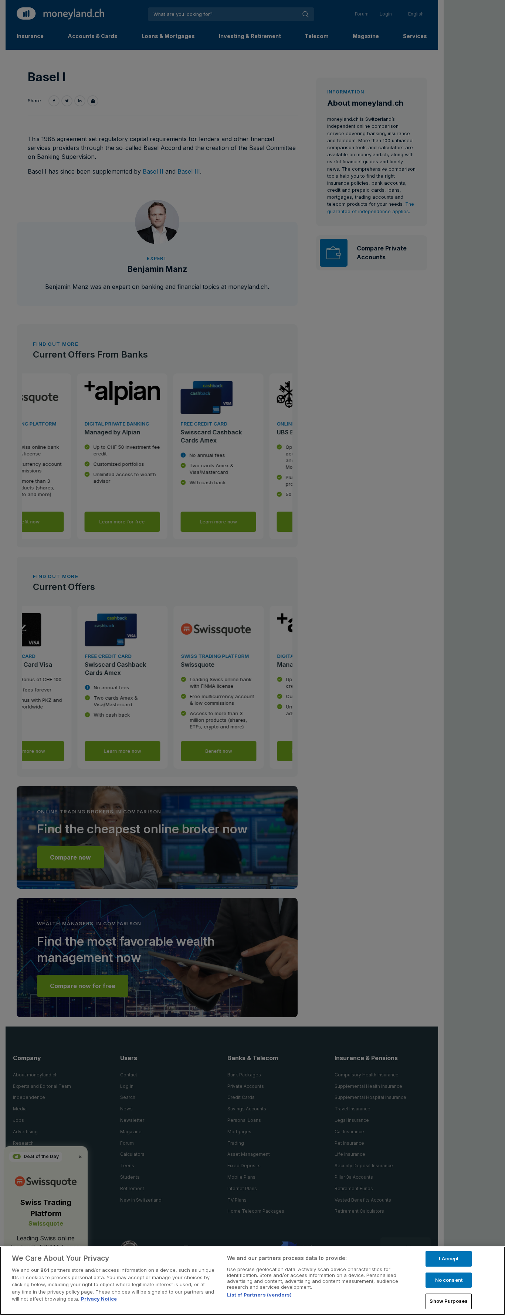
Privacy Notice (99, 1299)
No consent (448, 1280)
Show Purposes (449, 1301)
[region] (252, 1280)
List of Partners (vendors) (259, 1295)
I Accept (448, 1258)
